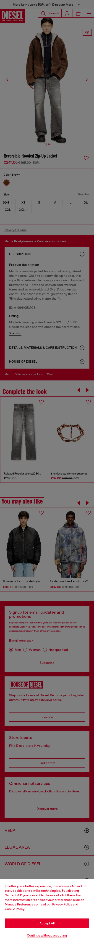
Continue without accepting (47, 935)
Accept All (47, 923)
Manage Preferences (20, 904)
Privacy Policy (62, 904)
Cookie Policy (14, 909)
